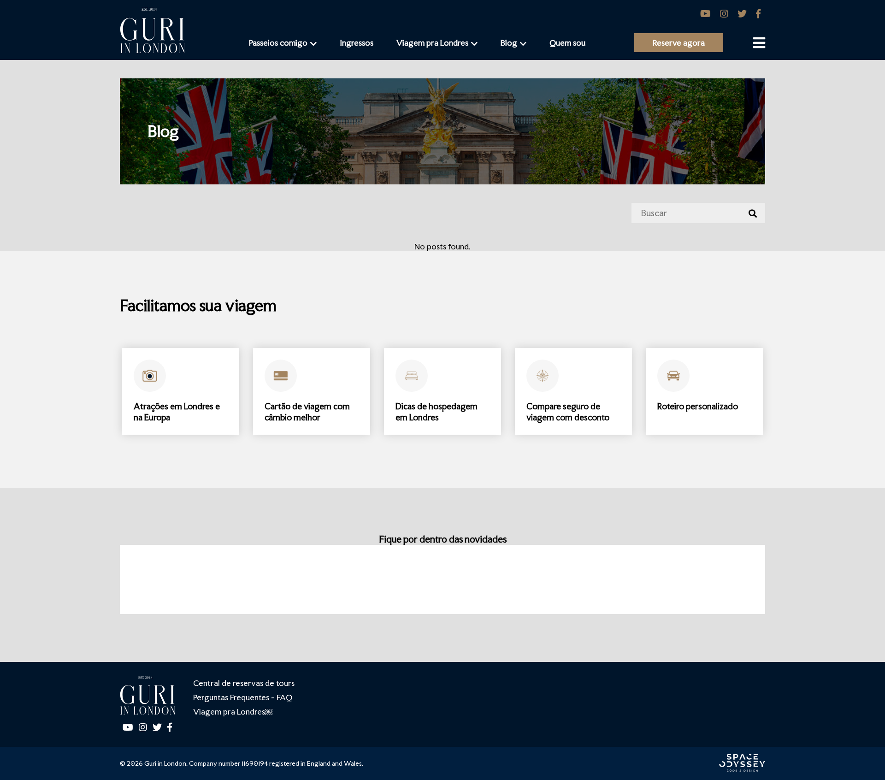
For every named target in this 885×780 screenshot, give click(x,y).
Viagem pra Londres (432, 42)
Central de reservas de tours (244, 683)
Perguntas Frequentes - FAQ (242, 697)
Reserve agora (679, 42)
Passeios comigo (278, 42)
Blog (509, 42)
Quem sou (567, 42)
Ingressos (356, 42)
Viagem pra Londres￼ (232, 711)
